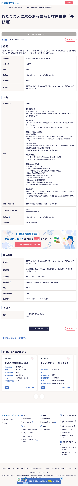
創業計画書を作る (47, 419)
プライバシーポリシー (17, 468)
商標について (72, 468)
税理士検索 (64, 432)
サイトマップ (46, 468)
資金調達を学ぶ (27, 419)
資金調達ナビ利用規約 (36, 468)
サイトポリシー (6, 468)
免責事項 (26, 468)
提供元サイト (39, 328)
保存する (72, 40)
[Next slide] (42, 396)
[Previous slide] (36, 396)
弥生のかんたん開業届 (67, 426)
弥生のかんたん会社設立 (67, 422)
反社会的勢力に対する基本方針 (60, 468)
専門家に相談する (47, 429)
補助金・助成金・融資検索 (16, 7)
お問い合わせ (33, 472)
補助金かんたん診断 (28, 433)
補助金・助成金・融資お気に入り (29, 440)
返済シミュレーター (28, 436)
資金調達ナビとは (8, 420)
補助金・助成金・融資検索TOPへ (16, 338)
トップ (3, 7)
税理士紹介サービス (67, 429)
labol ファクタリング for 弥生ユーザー (67, 453)
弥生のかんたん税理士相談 (67, 436)
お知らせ (6, 423)
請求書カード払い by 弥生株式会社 (68, 448)
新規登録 (69, 2)
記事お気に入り (27, 422)
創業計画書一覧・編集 (48, 422)
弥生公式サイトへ (43, 472)
